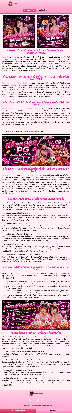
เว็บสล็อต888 (6, 83)
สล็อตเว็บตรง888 (7, 109)
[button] (67, 131)
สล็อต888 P (6, 175)
